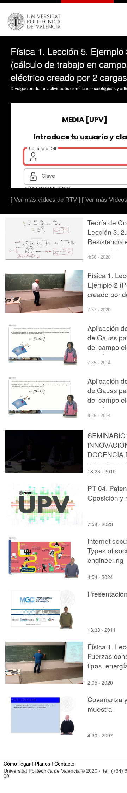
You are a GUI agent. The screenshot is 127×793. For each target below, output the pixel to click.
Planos (42, 764)
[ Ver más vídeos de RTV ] (45, 199)
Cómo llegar (17, 764)
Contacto (64, 764)
